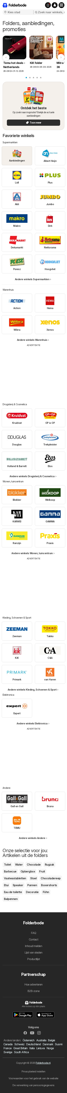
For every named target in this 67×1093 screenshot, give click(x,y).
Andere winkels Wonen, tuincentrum (32, 553)
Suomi (58, 1044)
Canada (8, 1044)
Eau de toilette (13, 892)
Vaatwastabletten (15, 878)
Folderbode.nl (43, 1062)
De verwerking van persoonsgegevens (33, 1085)
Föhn (46, 892)
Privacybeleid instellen (33, 1071)
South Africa (21, 1052)
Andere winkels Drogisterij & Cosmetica (32, 476)
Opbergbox (28, 871)
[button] (55, 5)
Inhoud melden (33, 946)
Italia (32, 1048)
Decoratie (32, 892)
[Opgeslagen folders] (48, 5)
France (7, 1048)
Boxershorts (49, 885)
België (51, 1040)
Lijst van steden (33, 952)
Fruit (42, 871)
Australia (41, 1040)
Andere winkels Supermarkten (32, 279)
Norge (50, 1048)
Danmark (48, 1044)
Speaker (18, 885)
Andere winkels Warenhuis (32, 339)
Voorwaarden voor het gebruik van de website (33, 1078)
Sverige (7, 1052)
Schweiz (19, 1044)
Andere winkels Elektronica (32, 723)
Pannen (32, 885)
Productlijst (33, 959)
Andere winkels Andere (32, 838)
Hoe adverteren (33, 984)
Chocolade (34, 864)
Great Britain (20, 1048)
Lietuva (40, 1048)
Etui (6, 885)
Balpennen (11, 899)
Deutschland (33, 1044)
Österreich (29, 1040)
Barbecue (10, 871)
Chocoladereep (50, 878)
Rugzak (49, 864)
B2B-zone (33, 991)
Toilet (7, 864)
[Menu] (61, 5)
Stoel (33, 878)
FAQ (33, 933)
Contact (33, 939)
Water (19, 864)
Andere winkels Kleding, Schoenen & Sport (32, 689)
